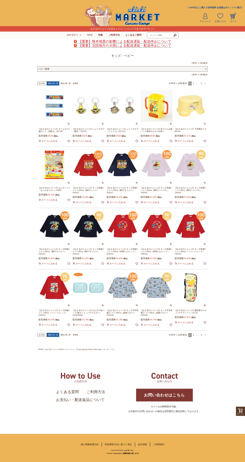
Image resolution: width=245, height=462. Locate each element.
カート (233, 21)
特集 (100, 35)
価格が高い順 (65, 83)
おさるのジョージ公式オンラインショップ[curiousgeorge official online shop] (73, 349)
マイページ (205, 21)
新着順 (75, 83)
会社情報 (142, 444)
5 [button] (201, 83)
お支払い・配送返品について (80, 400)
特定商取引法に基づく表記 (118, 444)
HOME (40, 349)
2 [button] (193, 83)
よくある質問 (67, 392)
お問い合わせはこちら (164, 395)
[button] (205, 83)
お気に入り (220, 21)
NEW (90, 35)
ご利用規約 (158, 444)
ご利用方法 (114, 35)
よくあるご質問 (133, 35)
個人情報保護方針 (90, 444)
